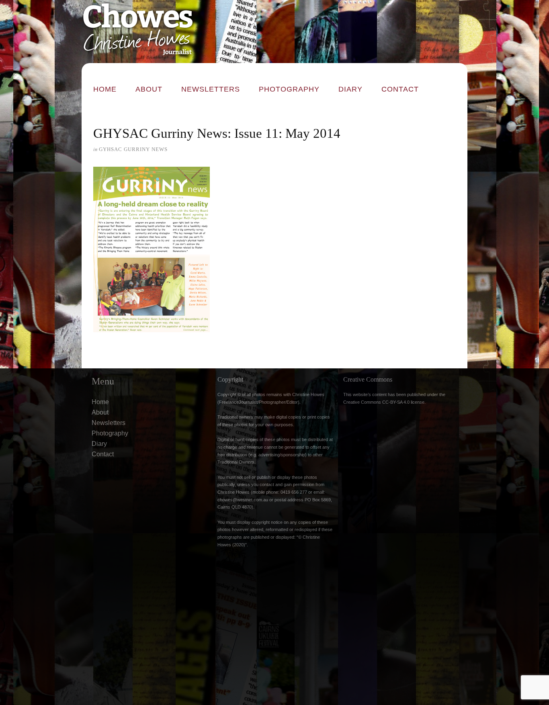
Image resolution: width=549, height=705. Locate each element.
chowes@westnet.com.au (242, 499)
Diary (350, 89)
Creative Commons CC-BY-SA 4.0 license (383, 402)
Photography (289, 89)
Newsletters (210, 89)
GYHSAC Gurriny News (133, 149)
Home (105, 89)
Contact (400, 89)
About (148, 89)
